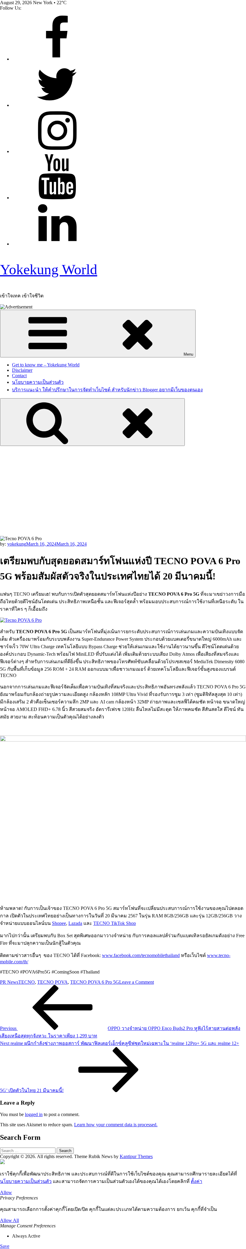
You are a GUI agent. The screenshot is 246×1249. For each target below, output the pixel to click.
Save (4, 1246)
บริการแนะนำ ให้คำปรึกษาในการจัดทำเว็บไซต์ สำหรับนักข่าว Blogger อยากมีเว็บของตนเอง (107, 389)
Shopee (59, 923)
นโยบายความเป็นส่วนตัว (38, 382)
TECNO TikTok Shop (114, 923)
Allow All (9, 1220)
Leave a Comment (136, 982)
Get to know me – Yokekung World (46, 364)
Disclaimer (22, 370)
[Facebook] (57, 59)
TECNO (26, 982)
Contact (19, 375)
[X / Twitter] (57, 105)
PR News (9, 982)
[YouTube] (57, 197)
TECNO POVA (52, 982)
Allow (6, 1192)
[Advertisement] (123, 491)
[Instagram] (57, 151)
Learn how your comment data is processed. (116, 1124)
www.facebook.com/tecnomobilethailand (141, 955)
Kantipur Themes (136, 1156)
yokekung (16, 543)
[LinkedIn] (57, 243)
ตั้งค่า (196, 1181)
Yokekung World (48, 269)
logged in (34, 1114)
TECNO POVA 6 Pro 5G (94, 982)
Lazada (75, 923)
